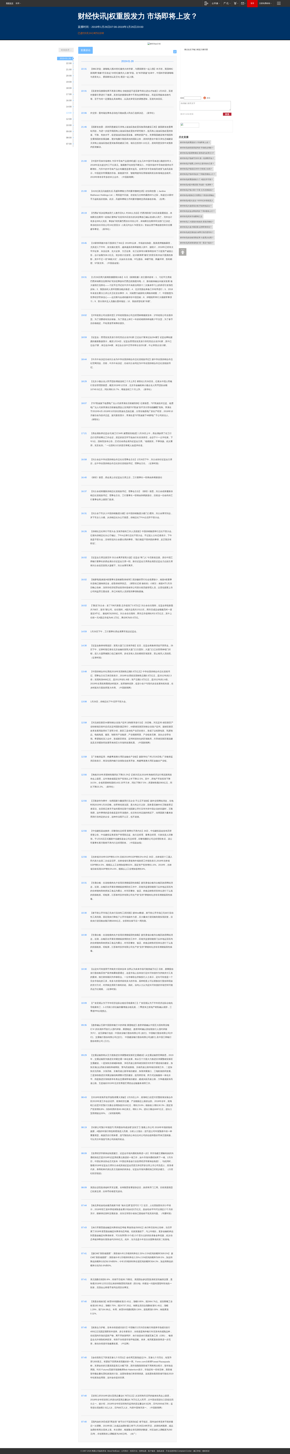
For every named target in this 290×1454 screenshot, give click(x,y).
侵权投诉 (205, 1451)
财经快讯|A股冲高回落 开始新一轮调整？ (196, 185)
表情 (208, 98)
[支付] (236, 3)
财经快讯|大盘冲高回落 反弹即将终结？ (196, 227)
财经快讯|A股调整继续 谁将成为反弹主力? (197, 153)
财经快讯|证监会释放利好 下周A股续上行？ (197, 211)
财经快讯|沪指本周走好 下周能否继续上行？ (197, 174)
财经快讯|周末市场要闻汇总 (191, 216)
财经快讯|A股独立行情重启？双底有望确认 (197, 195)
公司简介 (125, 1451)
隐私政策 (160, 1451)
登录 (252, 3)
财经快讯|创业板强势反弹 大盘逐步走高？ (197, 238)
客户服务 (151, 1451)
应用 (17, 3)
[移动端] (206, 3)
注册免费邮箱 (264, 3)
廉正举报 (197, 1451)
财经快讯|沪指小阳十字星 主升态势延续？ (197, 190)
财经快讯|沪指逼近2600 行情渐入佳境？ (196, 169)
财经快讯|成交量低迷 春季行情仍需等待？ (197, 232)
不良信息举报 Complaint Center (179, 1451)
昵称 (182, 98)
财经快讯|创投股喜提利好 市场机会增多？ (197, 148)
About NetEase (113, 1451)
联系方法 (133, 1451)
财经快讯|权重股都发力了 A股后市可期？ (196, 179)
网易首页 (9, 3)
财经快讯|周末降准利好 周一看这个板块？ (197, 243)
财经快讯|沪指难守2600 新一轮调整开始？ (197, 158)
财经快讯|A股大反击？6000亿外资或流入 (196, 201)
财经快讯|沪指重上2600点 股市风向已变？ (197, 164)
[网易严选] (226, 3)
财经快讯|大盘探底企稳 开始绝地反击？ (196, 206)
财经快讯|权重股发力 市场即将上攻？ (195, 142)
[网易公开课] (215, 3)
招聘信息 (142, 1451)
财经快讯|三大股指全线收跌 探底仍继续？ (197, 222)
